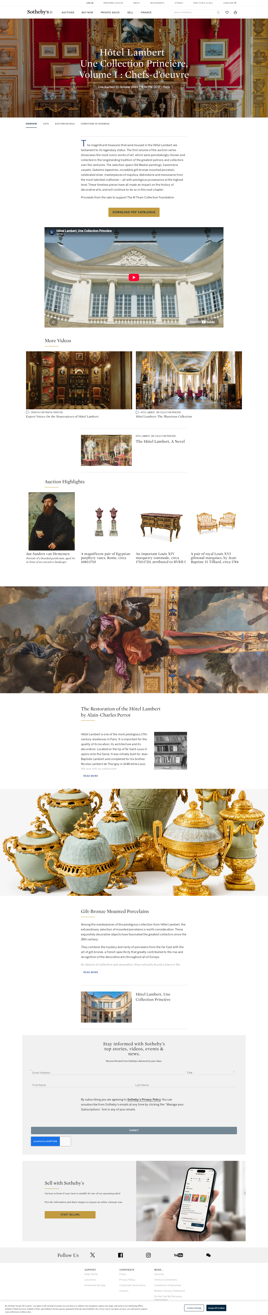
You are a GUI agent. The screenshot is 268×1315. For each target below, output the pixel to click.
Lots (46, 124)
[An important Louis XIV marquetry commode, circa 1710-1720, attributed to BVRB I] (161, 521)
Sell (130, 12)
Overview (31, 124)
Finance (146, 12)
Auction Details (65, 124)
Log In (90, 3)
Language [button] (228, 3)
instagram (148, 1255)
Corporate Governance (132, 1285)
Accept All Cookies (216, 1307)
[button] (136, 341)
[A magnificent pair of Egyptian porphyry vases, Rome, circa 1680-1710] (106, 521)
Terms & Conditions (165, 1280)
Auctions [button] (68, 12)
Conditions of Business (95, 124)
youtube (178, 1255)
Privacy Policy (127, 1280)
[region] (134, 1308)
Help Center (91, 1274)
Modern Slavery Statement (169, 1291)
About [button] (136, 3)
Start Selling (70, 1214)
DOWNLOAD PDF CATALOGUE (134, 212)
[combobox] (196, 12)
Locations (90, 1280)
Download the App (95, 1285)
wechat (208, 1255)
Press (122, 1274)
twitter (92, 1255)
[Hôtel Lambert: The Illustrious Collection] (189, 381)
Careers (124, 1291)
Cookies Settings (194, 1307)
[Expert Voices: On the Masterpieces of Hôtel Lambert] (79, 381)
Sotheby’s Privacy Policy (144, 1099)
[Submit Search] (218, 12)
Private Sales (110, 12)
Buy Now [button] (87, 12)
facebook (120, 1255)
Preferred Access (113, 3)
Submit (134, 1130)
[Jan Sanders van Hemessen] (51, 521)
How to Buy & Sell (203, 3)
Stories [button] (179, 3)
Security (159, 1274)
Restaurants (157, 3)
